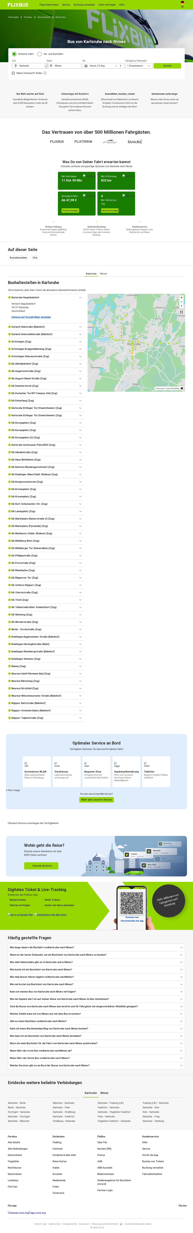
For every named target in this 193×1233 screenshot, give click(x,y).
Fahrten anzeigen (110, 210)
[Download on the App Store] (37, 1213)
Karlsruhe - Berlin (17, 1103)
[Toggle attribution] (182, 388)
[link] (96, 856)
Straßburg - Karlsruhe (64, 1121)
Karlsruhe (60, 17)
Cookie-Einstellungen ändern (138, 1224)
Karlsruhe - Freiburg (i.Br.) (111, 1103)
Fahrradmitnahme (152, 1174)
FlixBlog (57, 1142)
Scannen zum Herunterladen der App (132, 919)
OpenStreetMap (172, 388)
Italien (56, 1167)
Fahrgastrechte (69, 1224)
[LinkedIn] (181, 1212)
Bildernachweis (105, 1174)
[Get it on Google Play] (18, 1213)
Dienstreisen (15, 1174)
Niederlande (59, 1180)
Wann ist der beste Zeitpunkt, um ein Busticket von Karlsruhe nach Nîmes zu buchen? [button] (58, 954)
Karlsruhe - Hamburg (153, 1121)
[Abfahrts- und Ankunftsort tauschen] (46, 66)
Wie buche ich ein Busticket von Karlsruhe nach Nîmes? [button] (41, 969)
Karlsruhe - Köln (151, 1107)
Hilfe (144, 1142)
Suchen (167, 65)
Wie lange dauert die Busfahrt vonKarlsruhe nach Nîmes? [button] (42, 947)
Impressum (84, 1224)
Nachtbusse (14, 1167)
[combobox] (32, 66)
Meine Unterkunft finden (29, 73)
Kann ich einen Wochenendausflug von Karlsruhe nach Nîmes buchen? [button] (49, 1028)
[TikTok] (183, 1212)
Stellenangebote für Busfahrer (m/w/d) (114, 1182)
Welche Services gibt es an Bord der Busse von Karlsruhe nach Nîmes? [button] (50, 1065)
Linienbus (13, 1180)
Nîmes (103, 273)
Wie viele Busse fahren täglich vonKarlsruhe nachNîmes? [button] (42, 976)
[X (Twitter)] (182, 1212)
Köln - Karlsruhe (151, 1112)
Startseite (13, 17)
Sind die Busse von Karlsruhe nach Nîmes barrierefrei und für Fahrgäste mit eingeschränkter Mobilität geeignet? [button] (74, 1006)
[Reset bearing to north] (181, 306)
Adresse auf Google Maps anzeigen (31, 317)
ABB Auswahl (104, 1167)
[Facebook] (179, 1212)
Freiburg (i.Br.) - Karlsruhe (156, 1103)
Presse (101, 1155)
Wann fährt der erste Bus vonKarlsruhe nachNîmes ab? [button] (41, 1050)
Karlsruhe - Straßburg (64, 1112)
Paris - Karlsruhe (106, 1116)
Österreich (58, 1193)
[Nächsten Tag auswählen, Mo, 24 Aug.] (120, 66)
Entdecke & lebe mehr (64, 1155)
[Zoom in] (181, 297)
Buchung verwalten (152, 1167)
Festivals (58, 1148)
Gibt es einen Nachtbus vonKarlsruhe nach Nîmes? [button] (38, 1021)
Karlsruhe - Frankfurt (63, 1116)
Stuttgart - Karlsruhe (19, 1112)
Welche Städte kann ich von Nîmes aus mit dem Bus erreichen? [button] (45, 1013)
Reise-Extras (60, 1161)
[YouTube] (180, 1212)
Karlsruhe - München (18, 1121)
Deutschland (44, 17)
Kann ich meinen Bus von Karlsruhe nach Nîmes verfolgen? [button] (43, 991)
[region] (136, 343)
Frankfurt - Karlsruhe (108, 1107)
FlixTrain (12, 1186)
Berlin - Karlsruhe (17, 1107)
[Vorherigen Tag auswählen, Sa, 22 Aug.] (116, 66)
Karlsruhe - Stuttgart (19, 1116)
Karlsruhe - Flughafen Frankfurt (114, 1112)
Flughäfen (13, 1161)
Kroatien (57, 1174)
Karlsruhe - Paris (61, 1107)
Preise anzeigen (70, 210)
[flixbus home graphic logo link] (18, 5)
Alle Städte (14, 1142)
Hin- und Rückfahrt (53, 54)
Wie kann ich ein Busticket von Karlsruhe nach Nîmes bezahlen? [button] (45, 1036)
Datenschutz (55, 1224)
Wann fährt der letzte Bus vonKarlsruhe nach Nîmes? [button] (40, 1058)
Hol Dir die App (150, 1155)
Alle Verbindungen (18, 1148)
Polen (56, 1186)
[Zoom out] (181, 302)
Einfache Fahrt (26, 54)
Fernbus (28, 17)
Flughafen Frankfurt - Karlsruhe (114, 1121)
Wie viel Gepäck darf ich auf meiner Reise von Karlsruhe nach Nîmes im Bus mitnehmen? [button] (59, 999)
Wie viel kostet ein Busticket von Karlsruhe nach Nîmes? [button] (41, 984)
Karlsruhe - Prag (151, 1116)
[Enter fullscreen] (181, 312)
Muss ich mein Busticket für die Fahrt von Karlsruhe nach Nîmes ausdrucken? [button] (54, 1043)
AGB (99, 1161)
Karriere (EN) (104, 1148)
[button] (46, 297)
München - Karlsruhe (63, 1103)
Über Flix (102, 1142)
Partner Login (105, 1190)
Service (146, 1148)
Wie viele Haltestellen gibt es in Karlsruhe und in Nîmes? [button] (41, 962)
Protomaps (159, 388)
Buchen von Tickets (153, 1161)
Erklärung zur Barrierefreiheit (105, 1224)
